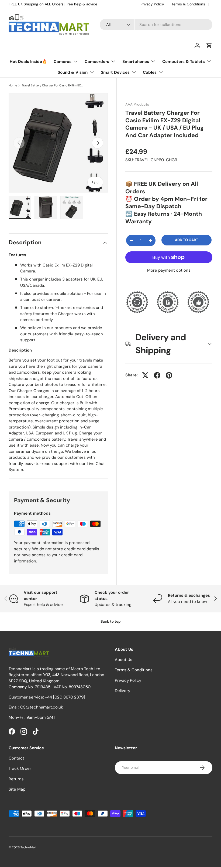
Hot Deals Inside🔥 (28, 61)
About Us (123, 659)
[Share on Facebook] (157, 375)
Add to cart (186, 240)
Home (13, 85)
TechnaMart (28, 847)
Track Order (20, 768)
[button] (209, 46)
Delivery (122, 690)
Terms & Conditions (188, 4)
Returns (16, 779)
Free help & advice (81, 4)
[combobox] (156, 24)
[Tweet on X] (145, 375)
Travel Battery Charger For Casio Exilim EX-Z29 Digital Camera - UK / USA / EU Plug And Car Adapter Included (52, 85)
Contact (16, 758)
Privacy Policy (152, 4)
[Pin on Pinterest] (169, 375)
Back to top (111, 621)
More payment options (169, 270)
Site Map (17, 789)
